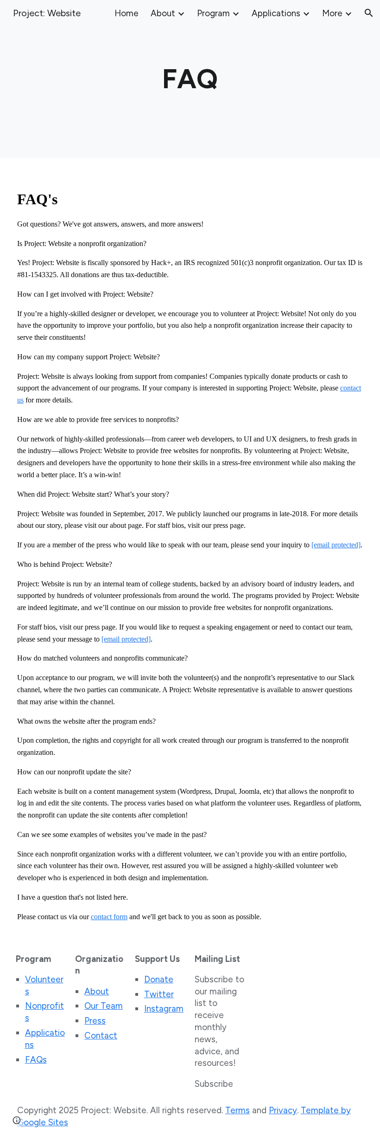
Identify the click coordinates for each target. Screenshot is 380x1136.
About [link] (163, 13)
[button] (369, 13)
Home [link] (126, 13)
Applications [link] (276, 13)
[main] (190, 79)
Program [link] (213, 13)
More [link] (332, 13)
